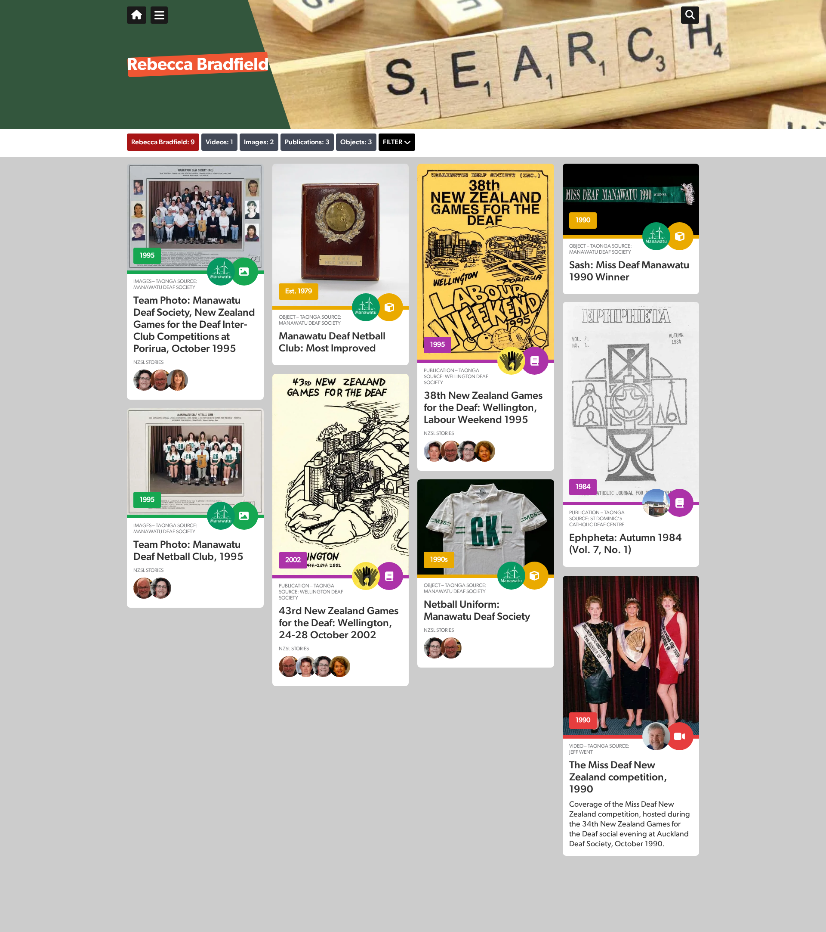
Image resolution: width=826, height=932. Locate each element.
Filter (392, 142)
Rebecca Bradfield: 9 (163, 142)
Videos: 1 (219, 142)
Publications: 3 (307, 142)
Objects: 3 (356, 142)
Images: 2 (259, 142)
